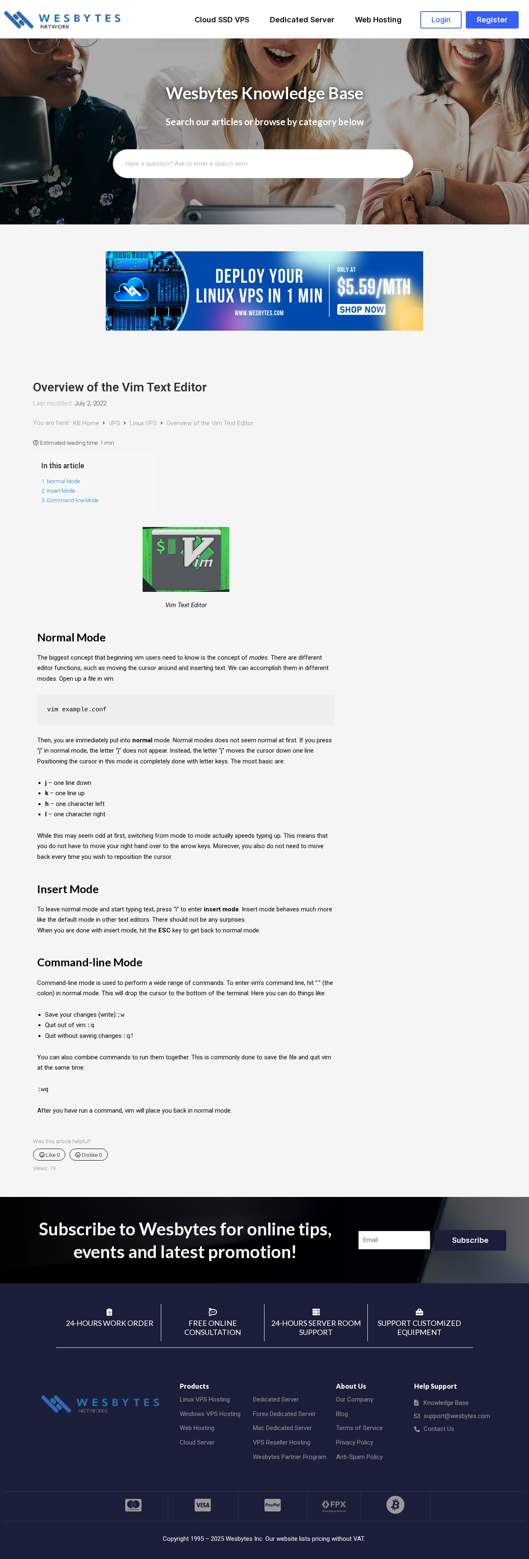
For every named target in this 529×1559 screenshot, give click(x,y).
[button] (441, 20)
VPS (115, 423)
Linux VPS (144, 423)
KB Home (87, 423)
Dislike (91, 1154)
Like (52, 1154)
